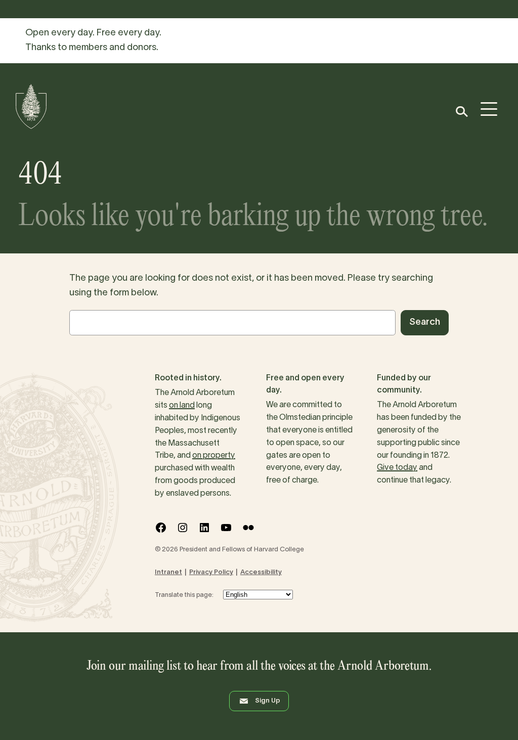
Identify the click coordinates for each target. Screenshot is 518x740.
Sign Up (267, 701)
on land (182, 405)
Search (424, 322)
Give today (397, 467)
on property (213, 455)
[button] (461, 111)
